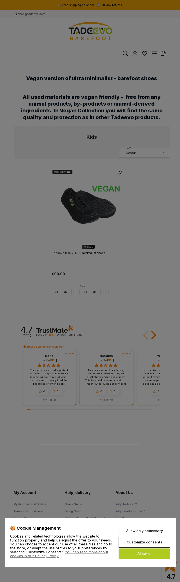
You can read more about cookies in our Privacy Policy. (59, 554)
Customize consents (144, 542)
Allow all (144, 554)
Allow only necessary (144, 531)
